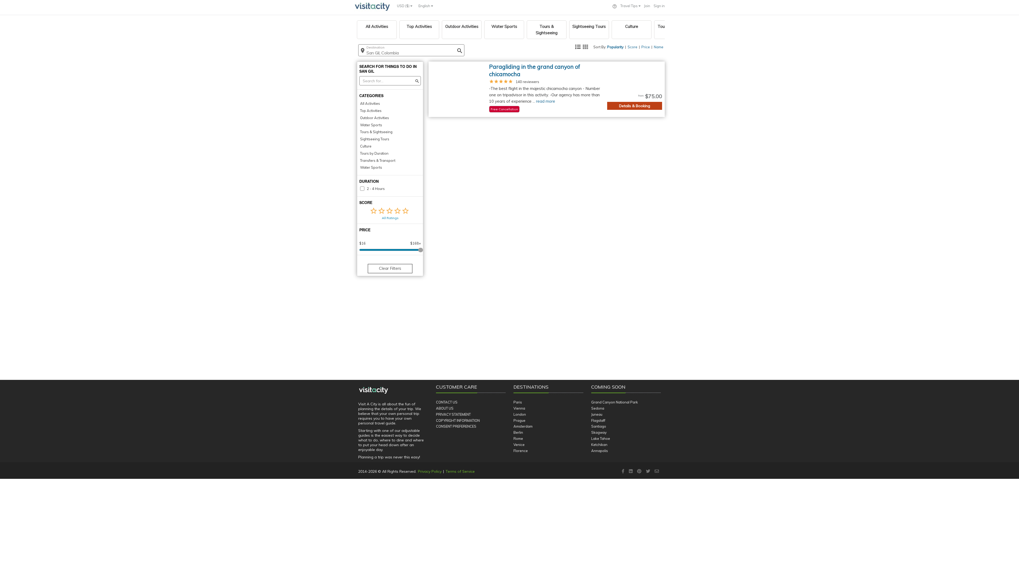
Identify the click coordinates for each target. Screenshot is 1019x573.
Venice (519, 444)
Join (647, 6)
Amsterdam (523, 426)
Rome (518, 438)
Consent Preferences (456, 426)
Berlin (518, 432)
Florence (520, 451)
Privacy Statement (453, 414)
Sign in (659, 6)
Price (645, 47)
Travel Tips (629, 6)
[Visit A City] (373, 390)
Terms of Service (460, 471)
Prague (519, 420)
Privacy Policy (430, 471)
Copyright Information (458, 420)
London (519, 414)
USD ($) (403, 6)
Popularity (615, 47)
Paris (517, 402)
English (424, 6)
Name (658, 47)
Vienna (519, 408)
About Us (445, 408)
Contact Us (446, 402)
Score (632, 47)
